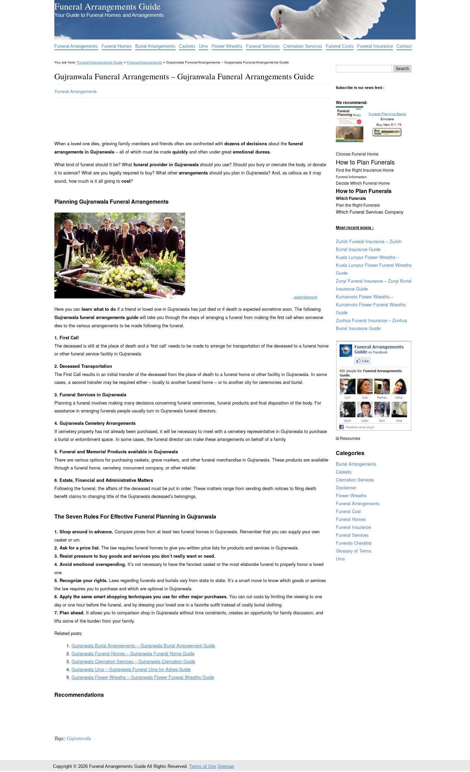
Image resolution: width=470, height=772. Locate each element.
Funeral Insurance (375, 46)
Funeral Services (263, 46)
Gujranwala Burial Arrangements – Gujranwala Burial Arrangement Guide (143, 645)
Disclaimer (346, 487)
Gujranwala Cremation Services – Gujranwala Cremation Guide (133, 661)
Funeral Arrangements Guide (107, 6)
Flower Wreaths (227, 46)
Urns (203, 46)
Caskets (187, 46)
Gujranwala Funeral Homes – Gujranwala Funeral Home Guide (133, 653)
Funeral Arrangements (76, 46)
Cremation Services (302, 46)
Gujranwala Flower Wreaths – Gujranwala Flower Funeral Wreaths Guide (143, 677)
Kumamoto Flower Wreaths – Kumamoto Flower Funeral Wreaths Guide (371, 304)
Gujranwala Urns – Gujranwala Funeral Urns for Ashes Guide (131, 669)
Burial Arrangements (155, 46)
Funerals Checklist (354, 543)
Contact (404, 46)
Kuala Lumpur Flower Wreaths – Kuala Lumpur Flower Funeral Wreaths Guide (374, 265)
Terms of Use (202, 766)
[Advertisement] (179, 116)
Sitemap (225, 766)
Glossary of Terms (353, 550)
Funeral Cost (348, 511)
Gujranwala (79, 738)
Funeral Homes (117, 46)
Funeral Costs (340, 46)
